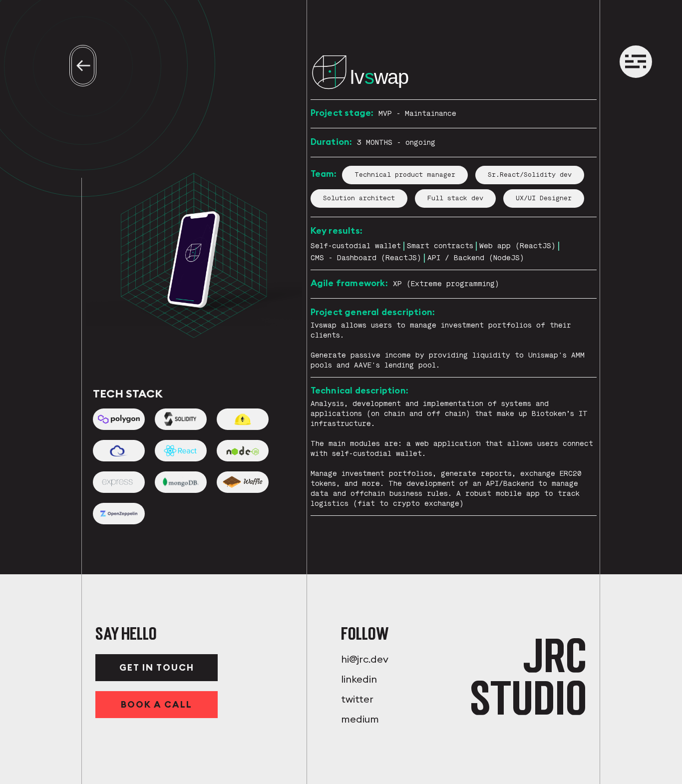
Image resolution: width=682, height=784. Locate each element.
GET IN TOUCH (156, 667)
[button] (635, 62)
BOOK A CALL (156, 704)
